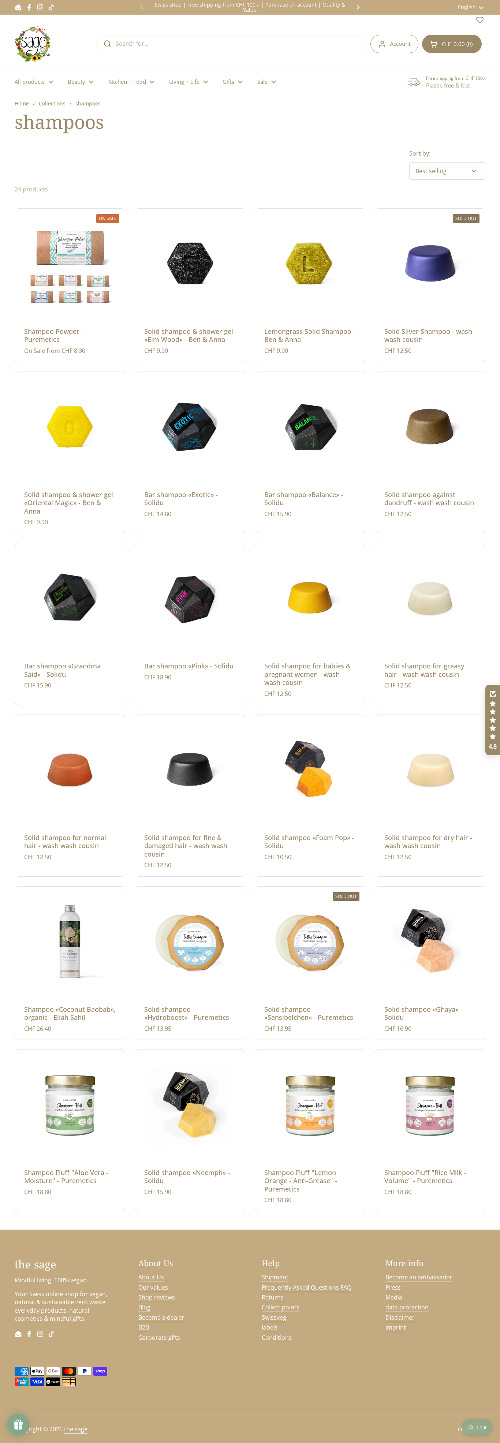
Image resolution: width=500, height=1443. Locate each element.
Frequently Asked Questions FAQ (306, 1287)
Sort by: (419, 153)
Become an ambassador (418, 1277)
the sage (75, 1429)
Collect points (280, 1307)
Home (22, 103)
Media (393, 1297)
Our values (153, 1287)
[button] (452, 44)
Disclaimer (400, 1317)
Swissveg (274, 1317)
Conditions (277, 1338)
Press (393, 1287)
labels (270, 1327)
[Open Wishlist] (480, 22)
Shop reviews (156, 1297)
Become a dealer (161, 1317)
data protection (407, 1307)
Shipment (275, 1277)
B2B (143, 1327)
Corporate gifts (159, 1338)
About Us (151, 1277)
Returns (273, 1297)
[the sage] (33, 44)
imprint (395, 1327)
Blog (144, 1307)
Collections (52, 103)
